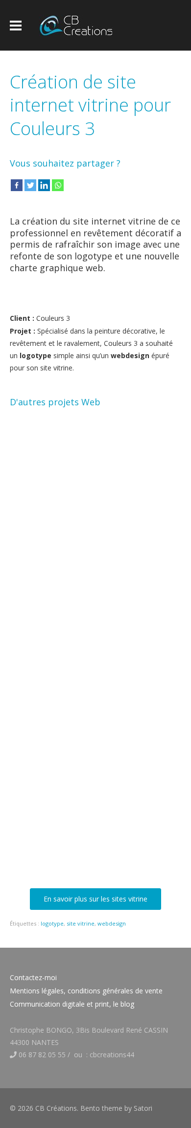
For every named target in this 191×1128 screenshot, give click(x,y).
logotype (52, 923)
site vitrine (81, 923)
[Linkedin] (44, 185)
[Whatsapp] (58, 185)
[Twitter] (30, 185)
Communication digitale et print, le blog (72, 1004)
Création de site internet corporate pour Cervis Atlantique (69, 750)
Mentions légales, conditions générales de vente (86, 990)
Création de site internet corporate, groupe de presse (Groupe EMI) (69, 639)
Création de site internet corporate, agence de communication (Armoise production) (69, 521)
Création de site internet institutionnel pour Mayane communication (69, 859)
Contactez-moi (33, 977)
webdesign (111, 923)
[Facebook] (17, 185)
